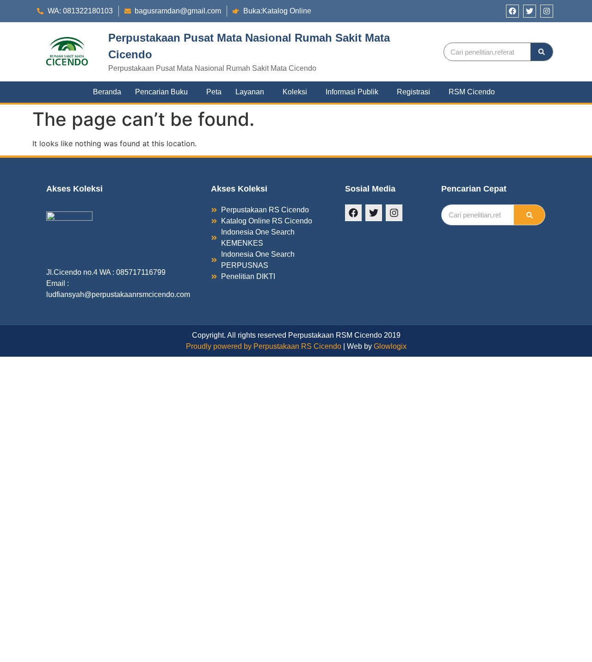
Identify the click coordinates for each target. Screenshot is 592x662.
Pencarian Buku (161, 92)
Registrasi (413, 92)
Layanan (249, 92)
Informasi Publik (352, 92)
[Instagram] (546, 11)
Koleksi (295, 92)
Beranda (107, 92)
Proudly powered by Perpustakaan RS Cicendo (263, 346)
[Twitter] (529, 11)
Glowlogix (390, 346)
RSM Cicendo (472, 92)
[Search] (541, 52)
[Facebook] (512, 11)
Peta (214, 92)
